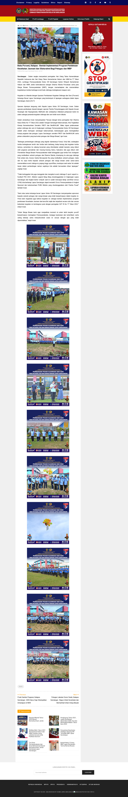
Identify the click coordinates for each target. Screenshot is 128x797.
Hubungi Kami (98, 19)
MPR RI (46, 784)
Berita (20, 686)
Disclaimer (20, 2)
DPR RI (52, 784)
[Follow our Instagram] (90, 2)
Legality (36, 2)
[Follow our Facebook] (95, 2)
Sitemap (67, 2)
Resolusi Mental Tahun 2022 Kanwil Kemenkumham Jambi (36, 719)
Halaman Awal (24, 19)
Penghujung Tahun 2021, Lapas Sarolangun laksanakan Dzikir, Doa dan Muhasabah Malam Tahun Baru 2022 (68, 721)
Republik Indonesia (35, 784)
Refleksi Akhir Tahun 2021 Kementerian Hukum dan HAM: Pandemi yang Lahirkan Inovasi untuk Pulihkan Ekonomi (37, 733)
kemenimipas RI (72, 784)
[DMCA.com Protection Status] (84, 792)
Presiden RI (61, 784)
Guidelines (45, 2)
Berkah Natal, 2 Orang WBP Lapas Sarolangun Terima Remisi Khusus (67, 744)
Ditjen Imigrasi (94, 784)
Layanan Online (68, 19)
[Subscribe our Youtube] (105, 2)
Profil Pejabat (53, 19)
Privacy (29, 2)
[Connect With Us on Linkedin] (85, 2)
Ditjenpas (83, 784)
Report (59, 2)
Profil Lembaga (38, 19)
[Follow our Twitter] (100, 2)
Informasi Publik (83, 19)
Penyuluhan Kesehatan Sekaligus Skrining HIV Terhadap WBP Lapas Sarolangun (67, 732)
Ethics (53, 2)
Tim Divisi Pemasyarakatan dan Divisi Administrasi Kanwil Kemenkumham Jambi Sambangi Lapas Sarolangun (37, 746)
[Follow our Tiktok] (110, 2)
